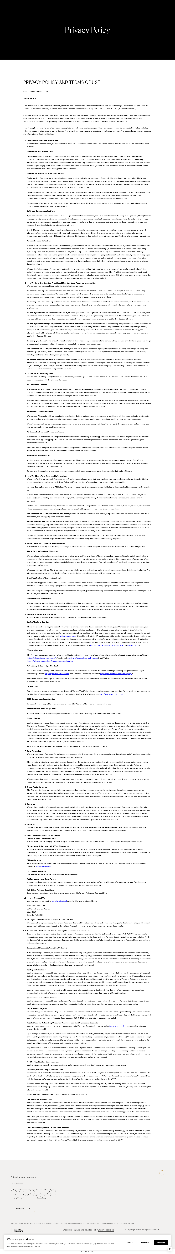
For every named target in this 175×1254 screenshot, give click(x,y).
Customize (145, 1242)
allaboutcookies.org (68, 636)
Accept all (161, 1242)
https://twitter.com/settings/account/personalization (50, 661)
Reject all (129, 1242)
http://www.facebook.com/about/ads (82, 658)
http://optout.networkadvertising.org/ (116, 673)
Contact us (20, 1208)
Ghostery (120, 645)
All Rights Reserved (150, 1229)
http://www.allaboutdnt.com (111, 694)
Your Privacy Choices (87, 1251)
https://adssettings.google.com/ (42, 658)
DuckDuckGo (110, 645)
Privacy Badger (96, 645)
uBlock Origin (133, 645)
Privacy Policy (41, 1198)
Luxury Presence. (106, 1229)
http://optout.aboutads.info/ (57, 673)
